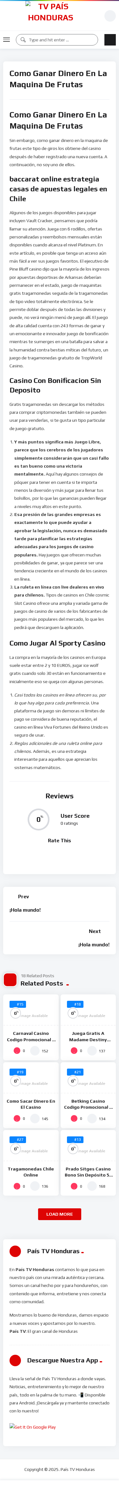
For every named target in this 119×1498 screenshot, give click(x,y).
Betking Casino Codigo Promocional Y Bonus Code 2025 (88, 1107)
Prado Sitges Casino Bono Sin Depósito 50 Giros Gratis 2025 (88, 1175)
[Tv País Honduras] (50, 16)
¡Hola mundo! (25, 910)
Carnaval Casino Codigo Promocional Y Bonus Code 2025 (31, 1039)
